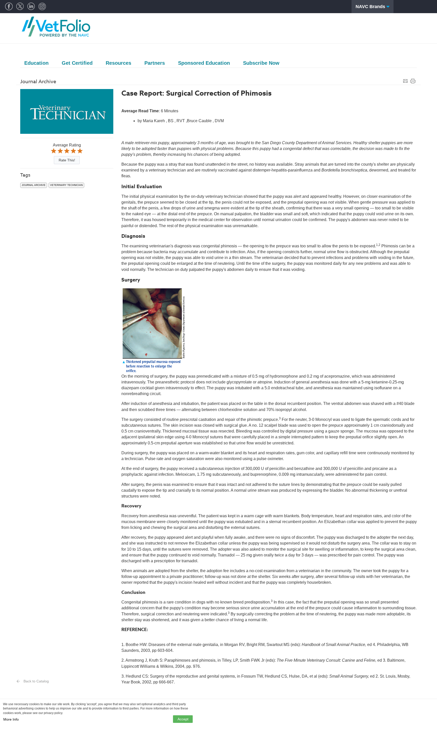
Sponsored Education (204, 63)
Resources (118, 63)
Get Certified (77, 63)
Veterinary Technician (66, 185)
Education (36, 63)
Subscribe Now (261, 63)
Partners (154, 63)
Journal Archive (34, 185)
